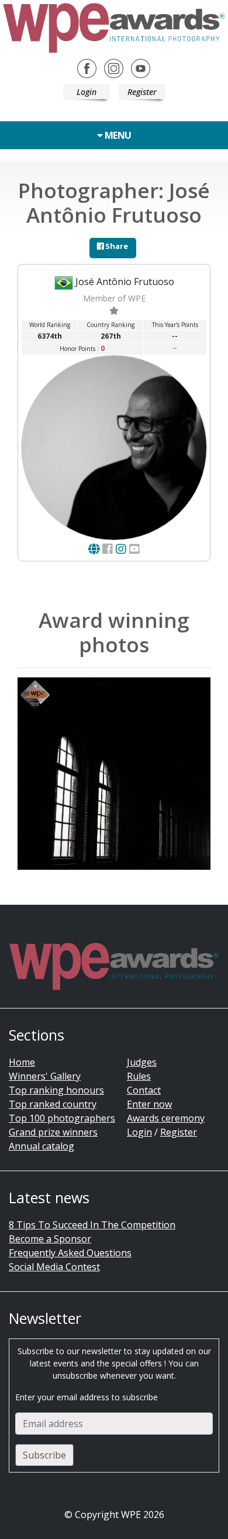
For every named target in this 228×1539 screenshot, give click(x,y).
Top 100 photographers (62, 1118)
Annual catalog (41, 1146)
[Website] (93, 549)
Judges (142, 1062)
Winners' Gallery (45, 1076)
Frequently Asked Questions (70, 1252)
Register (142, 91)
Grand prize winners (53, 1132)
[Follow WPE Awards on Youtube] (140, 67)
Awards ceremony (166, 1118)
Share (115, 246)
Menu (117, 135)
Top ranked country (52, 1104)
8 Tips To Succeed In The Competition (92, 1224)
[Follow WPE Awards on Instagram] (113, 67)
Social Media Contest (54, 1266)
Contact (144, 1090)
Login (86, 91)
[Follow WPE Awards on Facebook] (86, 67)
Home (22, 1062)
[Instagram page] (121, 549)
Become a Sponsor (50, 1238)
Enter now (149, 1104)
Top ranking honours (56, 1090)
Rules (139, 1076)
